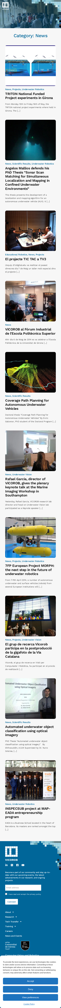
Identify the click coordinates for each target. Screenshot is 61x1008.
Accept (30, 981)
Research (9, 917)
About (8, 912)
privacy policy (35, 894)
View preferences (30, 997)
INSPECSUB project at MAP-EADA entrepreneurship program (27, 813)
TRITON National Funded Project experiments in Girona (29, 96)
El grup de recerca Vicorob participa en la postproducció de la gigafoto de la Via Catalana (28, 650)
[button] (56, 5)
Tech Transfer (12, 921)
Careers (9, 931)
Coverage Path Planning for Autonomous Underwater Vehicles (27, 404)
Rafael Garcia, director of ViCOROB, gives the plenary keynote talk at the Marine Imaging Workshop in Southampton (27, 487)
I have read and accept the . (24, 894)
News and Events (13, 936)
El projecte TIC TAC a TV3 (25, 259)
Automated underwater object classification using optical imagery (29, 731)
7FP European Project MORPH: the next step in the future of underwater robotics (29, 570)
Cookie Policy (29, 1004)
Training (9, 926)
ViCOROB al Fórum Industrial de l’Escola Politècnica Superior (30, 331)
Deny (30, 989)
